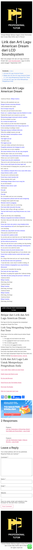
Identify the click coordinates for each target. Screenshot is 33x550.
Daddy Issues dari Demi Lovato (9, 374)
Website (3, 492)
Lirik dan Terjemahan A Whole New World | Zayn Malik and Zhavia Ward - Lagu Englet (18, 430)
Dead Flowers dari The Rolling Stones (11, 382)
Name (3, 479)
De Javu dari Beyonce (7, 378)
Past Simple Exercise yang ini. (19, 355)
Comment (4, 457)
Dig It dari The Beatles (7, 387)
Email (3, 486)
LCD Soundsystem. (14, 61)
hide (11, 71)
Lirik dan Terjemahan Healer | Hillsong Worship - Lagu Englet (16, 441)
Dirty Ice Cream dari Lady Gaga (9, 391)
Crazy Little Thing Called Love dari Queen (12, 369)
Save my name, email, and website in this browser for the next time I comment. (14, 502)
